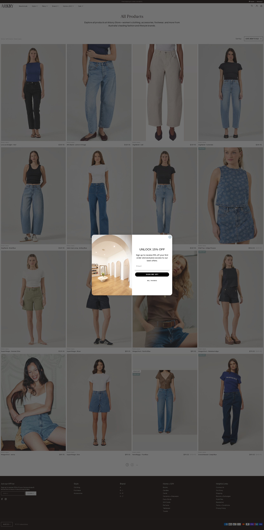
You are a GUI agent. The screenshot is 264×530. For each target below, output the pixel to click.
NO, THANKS (152, 280)
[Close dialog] (170, 237)
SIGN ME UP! (152, 274)
